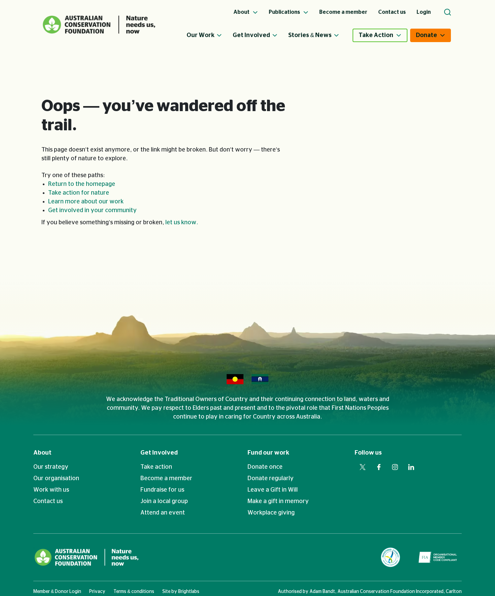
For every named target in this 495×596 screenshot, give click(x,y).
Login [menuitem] (424, 12)
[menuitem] (210, 35)
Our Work (200, 35)
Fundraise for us (162, 490)
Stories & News (310, 35)
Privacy (97, 591)
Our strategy (50, 467)
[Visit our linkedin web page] (411, 467)
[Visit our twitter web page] (363, 467)
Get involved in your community (92, 210)
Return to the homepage (81, 184)
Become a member (166, 478)
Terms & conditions (133, 591)
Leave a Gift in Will (273, 490)
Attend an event (162, 513)
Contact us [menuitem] (392, 12)
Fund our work (268, 453)
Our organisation (56, 478)
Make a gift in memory (278, 501)
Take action (156, 467)
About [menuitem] (242, 12)
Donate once (265, 467)
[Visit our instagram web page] (395, 467)
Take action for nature (78, 193)
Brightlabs (188, 591)
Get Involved (251, 35)
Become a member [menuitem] (343, 12)
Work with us (51, 490)
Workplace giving (271, 513)
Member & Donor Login (57, 591)
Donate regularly (271, 478)
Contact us (48, 501)
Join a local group (164, 501)
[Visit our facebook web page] (379, 467)
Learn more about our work (86, 202)
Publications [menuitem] (285, 12)
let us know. (181, 223)
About (42, 453)
